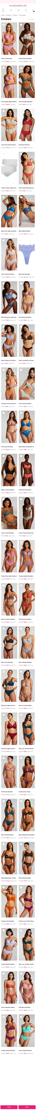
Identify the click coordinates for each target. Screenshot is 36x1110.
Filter (9, 1107)
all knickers (22, 15)
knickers (8, 15)
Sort (27, 1107)
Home (3, 15)
